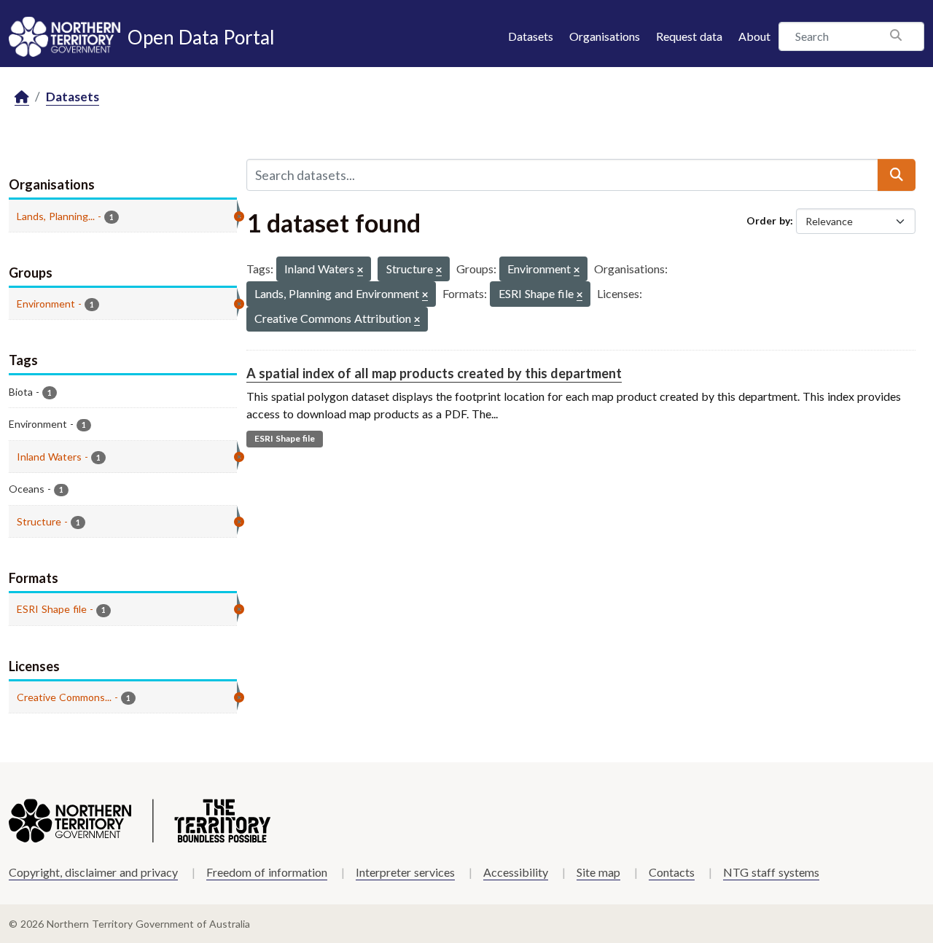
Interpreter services (405, 872)
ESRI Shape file (284, 438)
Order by (768, 220)
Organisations (604, 36)
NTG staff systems (771, 872)
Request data (689, 36)
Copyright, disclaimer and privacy (93, 872)
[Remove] (360, 270)
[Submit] (897, 175)
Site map (598, 872)
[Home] (22, 97)
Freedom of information (266, 872)
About (754, 36)
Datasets (530, 36)
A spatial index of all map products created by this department (434, 373)
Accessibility (515, 872)
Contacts (672, 872)
